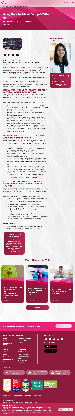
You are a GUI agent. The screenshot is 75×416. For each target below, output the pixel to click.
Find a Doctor (6, 347)
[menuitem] (64, 3)
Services (5, 349)
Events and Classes (23, 354)
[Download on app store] (50, 346)
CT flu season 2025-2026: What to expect (59, 291)
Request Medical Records (7, 344)
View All (37, 307)
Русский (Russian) (24, 402)
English (5, 402)
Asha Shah (16, 62)
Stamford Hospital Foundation (22, 361)
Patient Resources (8, 359)
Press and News (22, 349)
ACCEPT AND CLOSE (65, 409)
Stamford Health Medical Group (60, 372)
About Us (20, 346)
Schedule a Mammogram (24, 338)
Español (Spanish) (13, 402)
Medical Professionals (14, 372)
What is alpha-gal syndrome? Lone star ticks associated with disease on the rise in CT (10, 292)
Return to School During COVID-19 (33, 226)
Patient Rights (37, 395)
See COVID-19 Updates (14, 251)
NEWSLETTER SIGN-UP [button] (63, 326)
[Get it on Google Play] (50, 351)
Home (4, 6)
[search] (70, 3)
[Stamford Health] (5, 2)
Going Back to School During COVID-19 (19, 6)
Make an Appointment (9, 357)
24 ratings (61, 81)
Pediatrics (33, 61)
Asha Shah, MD (58, 76)
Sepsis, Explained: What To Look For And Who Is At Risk (35, 292)
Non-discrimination (17, 395)
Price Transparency (8, 397)
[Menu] (73, 3)
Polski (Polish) (33, 402)
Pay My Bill (6, 340)
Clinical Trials (6, 352)
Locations (5, 354)
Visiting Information (8, 362)
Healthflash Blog (22, 351)
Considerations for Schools (36, 228)
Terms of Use (28, 395)
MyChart (5, 338)
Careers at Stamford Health (39, 372)
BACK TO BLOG (7, 24)
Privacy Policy (6, 395)
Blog (7, 6)
